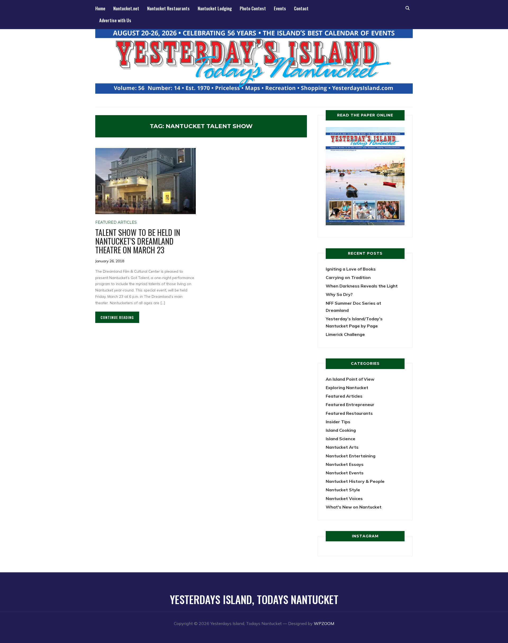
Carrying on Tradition (348, 277)
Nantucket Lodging (215, 8)
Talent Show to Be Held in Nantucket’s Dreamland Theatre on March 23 (137, 241)
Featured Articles (116, 222)
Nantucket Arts (342, 447)
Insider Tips (338, 421)
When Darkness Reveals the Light (362, 286)
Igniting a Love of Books (351, 269)
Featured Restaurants (349, 413)
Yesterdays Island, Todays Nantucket (254, 599)
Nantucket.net (126, 8)
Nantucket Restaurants (168, 8)
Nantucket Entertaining (350, 455)
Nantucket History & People (355, 481)
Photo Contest (253, 8)
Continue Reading (117, 317)
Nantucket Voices (344, 498)
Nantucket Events (345, 472)
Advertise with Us (115, 20)
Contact (301, 8)
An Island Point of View (350, 379)
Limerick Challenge (345, 334)
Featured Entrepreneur (350, 404)
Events (280, 8)
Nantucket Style (343, 489)
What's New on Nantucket (354, 507)
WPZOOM (324, 623)
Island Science (340, 438)
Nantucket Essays (345, 464)
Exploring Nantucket (347, 387)
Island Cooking (341, 430)
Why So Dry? (339, 294)
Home (100, 8)
